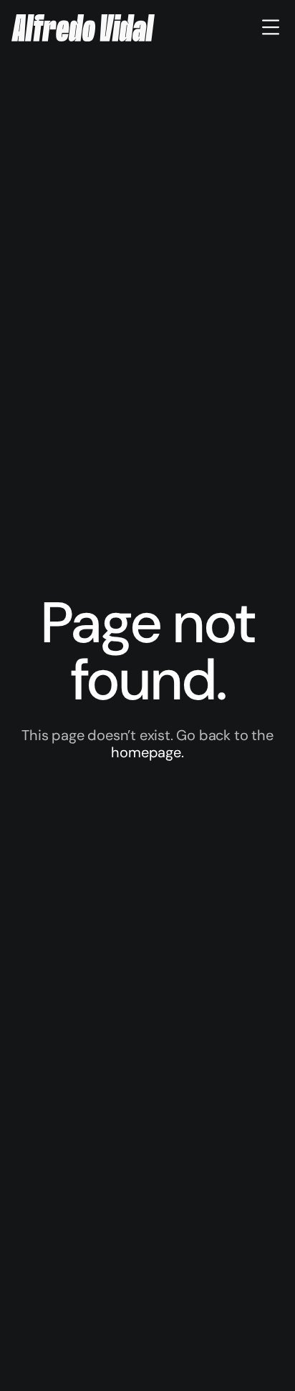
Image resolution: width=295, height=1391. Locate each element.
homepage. (147, 752)
